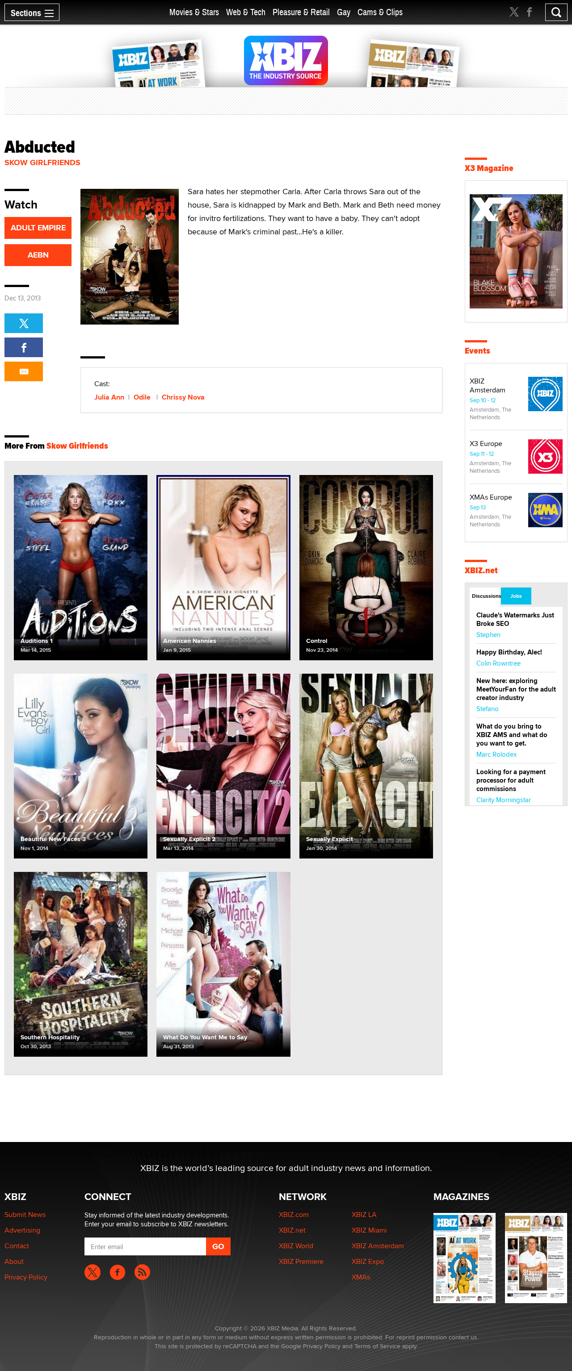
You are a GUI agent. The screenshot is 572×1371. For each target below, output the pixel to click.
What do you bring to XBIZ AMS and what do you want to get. (511, 734)
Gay (343, 12)
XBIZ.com (294, 1214)
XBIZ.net (481, 570)
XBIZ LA (364, 1214)
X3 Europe (486, 443)
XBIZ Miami (369, 1230)
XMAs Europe (491, 497)
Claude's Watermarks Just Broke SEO (515, 619)
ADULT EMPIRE (38, 227)
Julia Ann (109, 397)
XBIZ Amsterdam (487, 385)
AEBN (38, 255)
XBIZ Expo (368, 1261)
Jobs (516, 596)
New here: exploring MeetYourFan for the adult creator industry (516, 689)
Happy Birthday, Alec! (509, 652)
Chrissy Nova (183, 397)
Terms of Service (377, 1346)
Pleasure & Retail (301, 12)
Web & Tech (245, 12)
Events (477, 350)
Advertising (22, 1230)
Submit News (25, 1214)
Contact (16, 1246)
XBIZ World (296, 1246)
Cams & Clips (380, 12)
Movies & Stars (194, 12)
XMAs (361, 1277)
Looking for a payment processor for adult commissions (511, 780)
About (14, 1261)
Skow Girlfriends (42, 162)
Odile (143, 397)
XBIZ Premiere (301, 1261)
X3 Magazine (489, 168)
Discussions (486, 596)
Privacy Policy (25, 1277)
